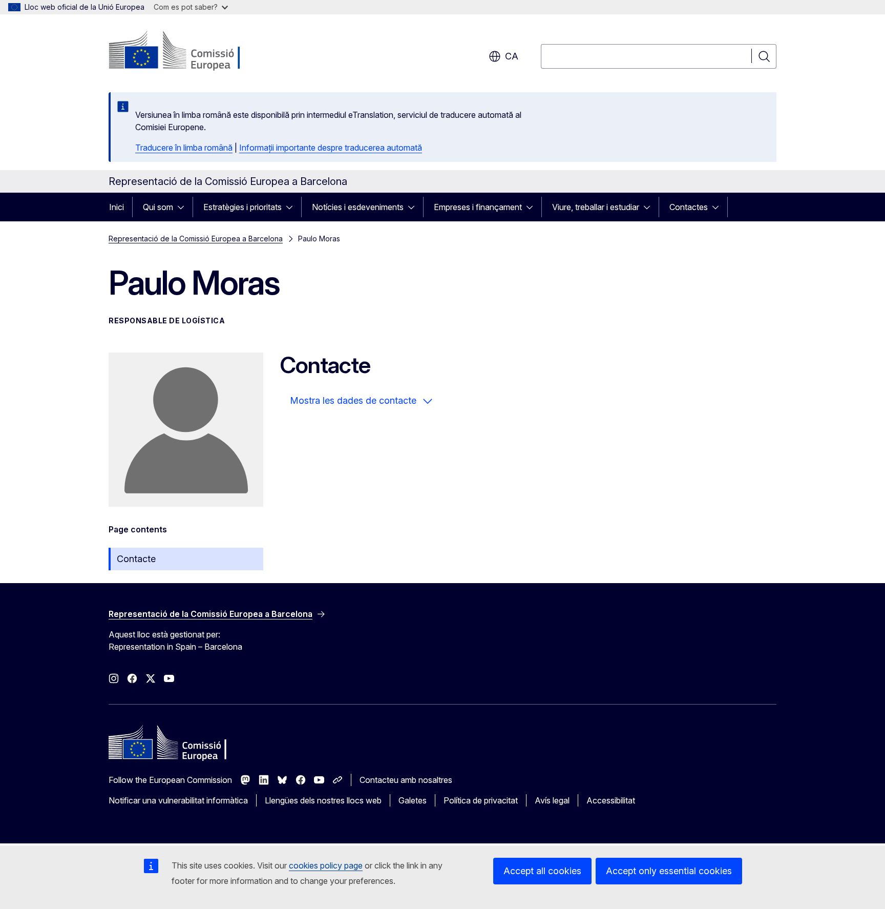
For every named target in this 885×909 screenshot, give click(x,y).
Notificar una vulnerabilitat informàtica (178, 800)
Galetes (412, 800)
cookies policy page (326, 865)
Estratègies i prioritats (242, 207)
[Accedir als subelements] (184, 207)
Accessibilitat (610, 800)
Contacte (136, 558)
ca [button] (511, 56)
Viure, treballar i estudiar (595, 207)
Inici (116, 207)
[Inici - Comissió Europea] (191, 51)
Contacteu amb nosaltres (406, 780)
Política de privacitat (481, 800)
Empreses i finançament (478, 207)
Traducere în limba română (184, 147)
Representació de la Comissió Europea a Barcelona (196, 238)
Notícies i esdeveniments (358, 207)
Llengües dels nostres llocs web (323, 800)
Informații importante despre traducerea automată (330, 147)
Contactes (688, 207)
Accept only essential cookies (669, 870)
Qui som (158, 207)
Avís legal (552, 800)
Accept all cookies (542, 870)
